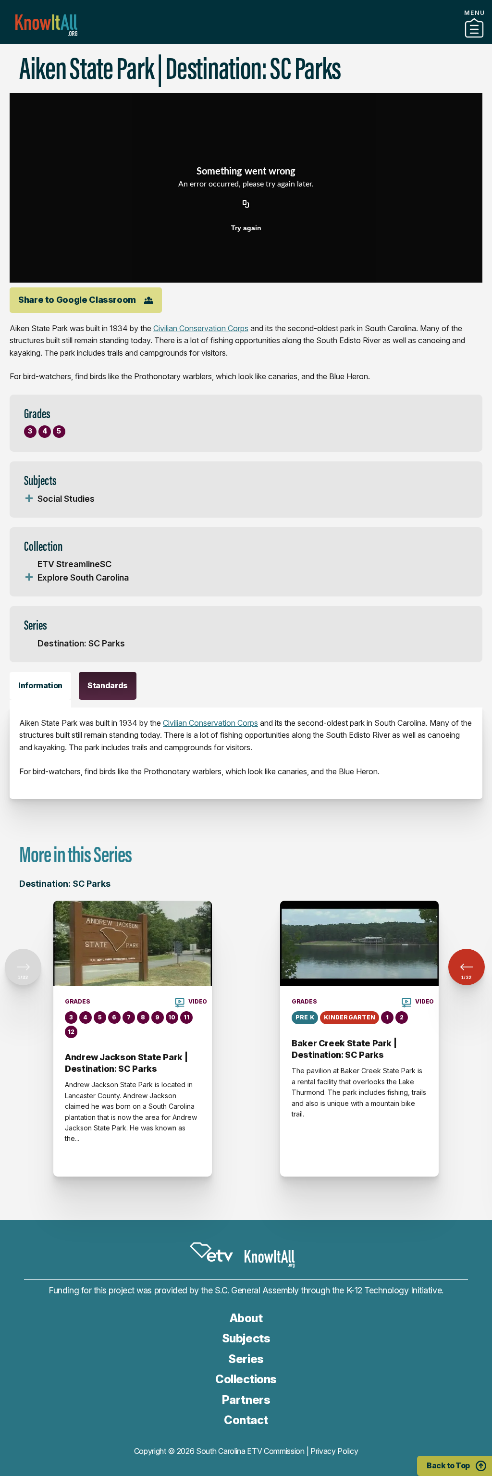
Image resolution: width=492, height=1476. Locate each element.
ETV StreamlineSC (74, 564)
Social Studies (66, 499)
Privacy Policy (334, 1451)
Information (40, 685)
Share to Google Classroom (77, 300)
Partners (246, 40)
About (246, 1318)
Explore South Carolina (83, 577)
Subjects (246, 1338)
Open (29, 499)
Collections (246, 1379)
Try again (246, 228)
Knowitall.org (46, 25)
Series (245, 1359)
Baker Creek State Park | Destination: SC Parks (344, 1049)
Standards (107, 685)
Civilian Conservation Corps (200, 328)
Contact (246, 1420)
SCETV (211, 1252)
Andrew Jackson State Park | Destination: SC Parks (126, 1063)
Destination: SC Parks (81, 643)
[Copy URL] (246, 204)
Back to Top (448, 1465)
